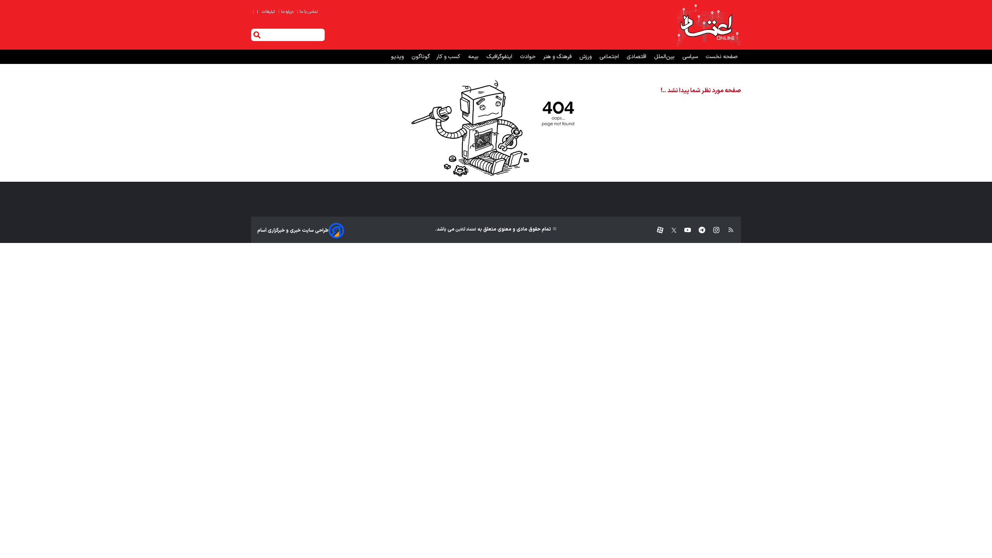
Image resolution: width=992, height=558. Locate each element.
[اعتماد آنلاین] (708, 24)
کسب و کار (449, 57)
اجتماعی (609, 57)
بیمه (474, 57)
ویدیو (398, 57)
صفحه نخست (722, 57)
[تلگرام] (698, 230)
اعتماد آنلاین (465, 229)
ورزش (586, 57)
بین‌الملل (665, 57)
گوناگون (421, 57)
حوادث (528, 57)
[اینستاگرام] (712, 230)
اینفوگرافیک (500, 57)
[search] (256, 34)
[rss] (727, 230)
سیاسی (690, 57)
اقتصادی (637, 57)
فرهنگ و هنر (558, 57)
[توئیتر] (670, 230)
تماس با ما (308, 12)
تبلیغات (269, 12)
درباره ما (286, 12)
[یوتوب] (684, 230)
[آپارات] (657, 230)
